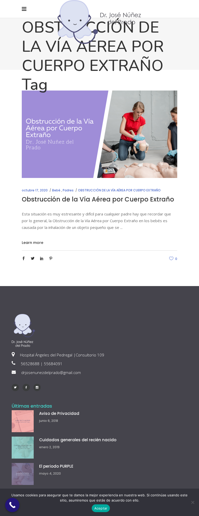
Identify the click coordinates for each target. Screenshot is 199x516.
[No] (192, 502)
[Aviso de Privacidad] (23, 421)
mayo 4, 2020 (50, 473)
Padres (68, 190)
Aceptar (101, 508)
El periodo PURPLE (56, 466)
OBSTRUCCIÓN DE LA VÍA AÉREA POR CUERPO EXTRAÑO (119, 190)
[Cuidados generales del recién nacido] (23, 448)
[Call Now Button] (12, 505)
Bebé (56, 190)
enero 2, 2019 (49, 447)
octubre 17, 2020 (35, 190)
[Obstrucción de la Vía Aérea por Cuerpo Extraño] (99, 134)
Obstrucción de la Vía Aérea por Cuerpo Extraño (98, 199)
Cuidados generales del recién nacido (77, 440)
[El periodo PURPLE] (23, 474)
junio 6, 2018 (48, 420)
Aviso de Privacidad (59, 413)
